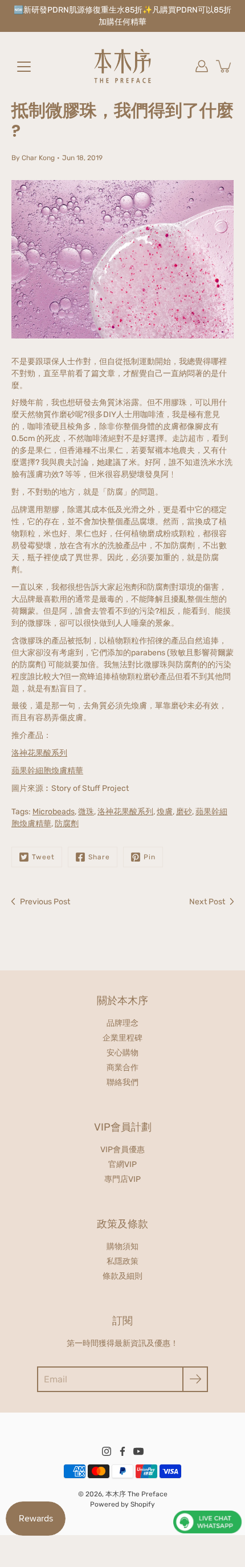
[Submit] (195, 1379)
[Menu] (23, 67)
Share (99, 857)
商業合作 (122, 1067)
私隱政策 (122, 1261)
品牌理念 (122, 1023)
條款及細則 (122, 1276)
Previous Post (45, 902)
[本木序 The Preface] (122, 66)
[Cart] (224, 66)
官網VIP (122, 1164)
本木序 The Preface (136, 1494)
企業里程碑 (122, 1038)
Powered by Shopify (122, 1504)
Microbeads (53, 812)
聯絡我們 (122, 1082)
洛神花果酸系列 (39, 753)
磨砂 (184, 812)
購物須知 (122, 1246)
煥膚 (165, 812)
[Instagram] (106, 1451)
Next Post (207, 902)
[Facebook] (122, 1451)
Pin (150, 857)
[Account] (202, 66)
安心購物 (122, 1053)
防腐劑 (67, 824)
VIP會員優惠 (122, 1149)
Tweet (43, 857)
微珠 (86, 812)
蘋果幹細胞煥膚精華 (47, 771)
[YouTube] (138, 1451)
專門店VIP (122, 1179)
